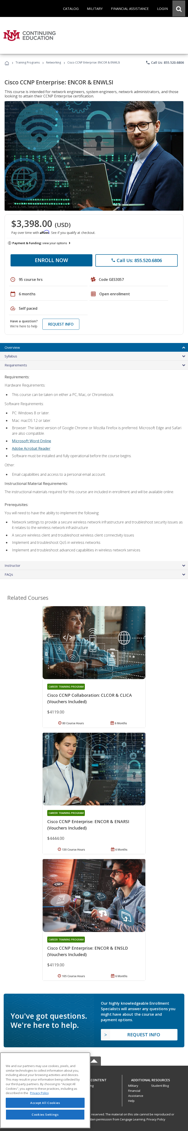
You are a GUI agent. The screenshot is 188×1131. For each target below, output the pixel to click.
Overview (12, 347)
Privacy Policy (156, 1119)
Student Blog (160, 1086)
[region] (45, 1090)
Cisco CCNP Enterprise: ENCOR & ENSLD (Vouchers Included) (87, 951)
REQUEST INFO (61, 324)
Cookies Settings (45, 1114)
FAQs (9, 574)
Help (131, 1101)
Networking (53, 62)
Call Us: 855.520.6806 (165, 62)
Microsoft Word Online (31, 440)
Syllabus (11, 356)
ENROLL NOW (51, 260)
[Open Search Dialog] (178, 8)
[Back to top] (94, 1079)
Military (133, 1086)
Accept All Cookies (45, 1103)
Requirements (16, 365)
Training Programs (28, 62)
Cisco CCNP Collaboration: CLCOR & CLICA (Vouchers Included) (89, 698)
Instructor (12, 565)
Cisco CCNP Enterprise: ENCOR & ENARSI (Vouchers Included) (88, 825)
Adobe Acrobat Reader (31, 448)
